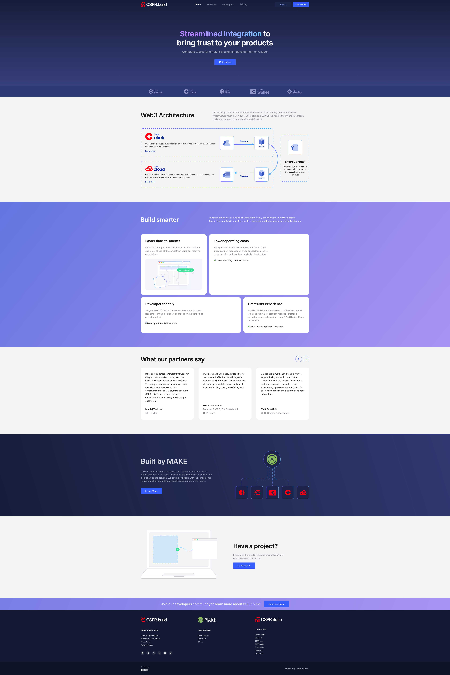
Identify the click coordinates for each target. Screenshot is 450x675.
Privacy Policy (145, 642)
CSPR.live (258, 638)
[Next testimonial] (306, 359)
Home (198, 4)
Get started (225, 62)
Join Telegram (277, 604)
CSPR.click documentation (150, 635)
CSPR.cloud (259, 654)
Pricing (243, 4)
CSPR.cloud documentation (150, 639)
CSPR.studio (259, 644)
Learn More (151, 491)
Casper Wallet (260, 635)
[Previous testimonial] (298, 359)
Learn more (150, 151)
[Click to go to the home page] (154, 4)
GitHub (200, 642)
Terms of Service (147, 645)
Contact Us (244, 565)
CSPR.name (259, 641)
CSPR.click (259, 650)
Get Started (301, 4)
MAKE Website (203, 635)
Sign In (283, 4)
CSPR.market (259, 647)
